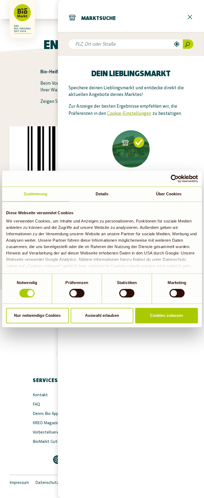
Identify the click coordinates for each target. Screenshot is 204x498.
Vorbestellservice (48, 432)
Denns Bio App (45, 413)
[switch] (76, 293)
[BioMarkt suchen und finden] (188, 44)
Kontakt (40, 394)
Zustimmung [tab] (35, 194)
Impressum (19, 482)
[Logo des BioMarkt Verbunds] (17, 9)
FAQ (36, 404)
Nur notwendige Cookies (37, 315)
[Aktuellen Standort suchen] (176, 44)
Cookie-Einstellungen (129, 113)
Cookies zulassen (166, 315)
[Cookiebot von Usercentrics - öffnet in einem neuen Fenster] (174, 179)
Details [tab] (102, 194)
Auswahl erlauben (102, 315)
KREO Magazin (46, 422)
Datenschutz (47, 482)
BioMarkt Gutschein (50, 441)
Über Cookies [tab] (168, 194)
